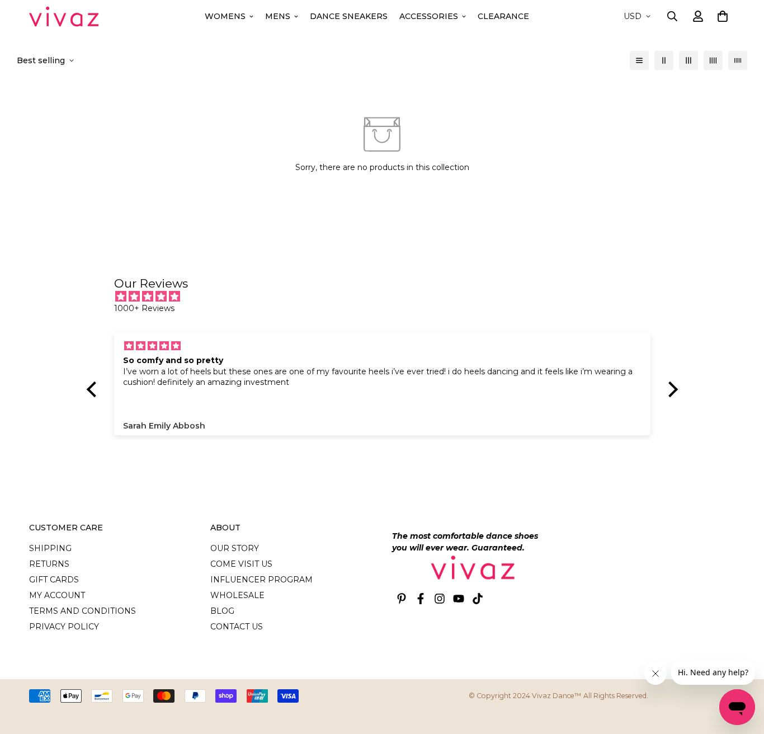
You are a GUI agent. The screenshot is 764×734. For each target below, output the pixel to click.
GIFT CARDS (54, 580)
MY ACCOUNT (57, 595)
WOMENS (225, 16)
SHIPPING (50, 548)
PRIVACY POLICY (64, 627)
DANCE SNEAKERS (349, 16)
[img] (388, 296)
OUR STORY (234, 548)
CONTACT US (236, 627)
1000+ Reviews (144, 308)
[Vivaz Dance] (64, 16)
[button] (720, 16)
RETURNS (49, 564)
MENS (277, 16)
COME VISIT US (241, 564)
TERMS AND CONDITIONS (82, 611)
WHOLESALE (237, 595)
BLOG (222, 611)
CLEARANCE (503, 16)
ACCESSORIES (428, 16)
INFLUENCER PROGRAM (261, 580)
